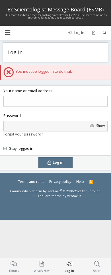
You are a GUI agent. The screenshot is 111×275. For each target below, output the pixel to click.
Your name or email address (27, 90)
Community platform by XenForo (55, 191)
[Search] (104, 33)
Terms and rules (31, 181)
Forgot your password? (23, 134)
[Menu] (7, 33)
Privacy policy (60, 181)
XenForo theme (50, 196)
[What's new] (93, 33)
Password (12, 115)
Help (80, 181)
